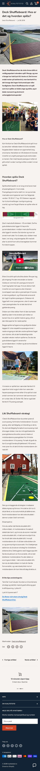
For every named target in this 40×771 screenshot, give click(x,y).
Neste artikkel (30, 660)
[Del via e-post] (21, 646)
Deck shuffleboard (19, 641)
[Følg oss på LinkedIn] (20, 745)
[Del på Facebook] (8, 646)
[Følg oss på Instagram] (8, 745)
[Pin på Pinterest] (12, 646)
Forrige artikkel (10, 660)
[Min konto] (31, 3)
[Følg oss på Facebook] (3, 745)
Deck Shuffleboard (8, 20)
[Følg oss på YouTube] (16, 745)
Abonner (9, 728)
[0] (36, 3)
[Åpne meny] (3, 3)
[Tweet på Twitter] (17, 646)
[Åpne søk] (27, 3)
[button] (34, 765)
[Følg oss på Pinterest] (12, 745)
